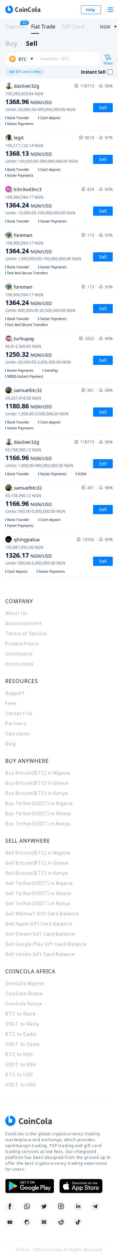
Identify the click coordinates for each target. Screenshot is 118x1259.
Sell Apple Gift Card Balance (38, 923)
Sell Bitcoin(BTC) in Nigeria (37, 852)
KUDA (82, 474)
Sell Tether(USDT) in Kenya (37, 903)
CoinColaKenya (23, 1003)
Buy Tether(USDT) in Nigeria (39, 803)
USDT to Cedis (22, 1044)
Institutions (19, 664)
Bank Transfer (18, 118)
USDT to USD (20, 1085)
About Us (16, 613)
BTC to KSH (19, 1054)
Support (15, 693)
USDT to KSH (20, 1064)
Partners (16, 723)
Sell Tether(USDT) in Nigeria (39, 883)
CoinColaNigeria (24, 983)
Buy (11, 43)
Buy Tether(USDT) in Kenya (37, 823)
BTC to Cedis (21, 1034)
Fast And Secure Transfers (27, 273)
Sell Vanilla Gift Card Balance (40, 954)
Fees (11, 703)
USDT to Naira (22, 1024)
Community (19, 653)
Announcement (23, 623)
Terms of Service (26, 633)
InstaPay (51, 370)
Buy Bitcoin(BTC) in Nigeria (37, 773)
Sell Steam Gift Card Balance (40, 934)
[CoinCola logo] (22, 9)
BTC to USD (19, 1074)
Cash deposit (50, 118)
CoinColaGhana (24, 993)
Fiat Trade (43, 26)
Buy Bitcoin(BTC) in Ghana (37, 783)
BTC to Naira (20, 1013)
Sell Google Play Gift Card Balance (46, 944)
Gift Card (73, 26)
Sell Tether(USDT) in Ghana (38, 893)
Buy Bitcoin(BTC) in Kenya (36, 793)
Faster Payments (20, 123)
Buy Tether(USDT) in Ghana (38, 813)
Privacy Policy (22, 643)
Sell (31, 43)
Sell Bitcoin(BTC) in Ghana (37, 863)
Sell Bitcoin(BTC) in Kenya (36, 873)
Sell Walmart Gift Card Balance (42, 913)
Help (90, 9)
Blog (10, 743)
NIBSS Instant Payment (25, 376)
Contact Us (18, 713)
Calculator (17, 733)
